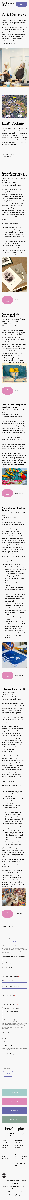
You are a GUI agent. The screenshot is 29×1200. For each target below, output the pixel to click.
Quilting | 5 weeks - (11, 1014)
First (3, 945)
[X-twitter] (19, 1195)
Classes (4, 1156)
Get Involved (5, 1145)
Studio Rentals (19, 1145)
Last (16, 945)
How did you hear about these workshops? (13, 1040)
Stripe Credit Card (7, 1033)
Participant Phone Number (10, 977)
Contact (4, 1150)
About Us (4, 1143)
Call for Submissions (21, 1143)
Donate (4, 1147)
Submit (8, 1074)
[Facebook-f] (13, 1195)
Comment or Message (8, 1054)
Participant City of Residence (11, 986)
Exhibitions (5, 1158)
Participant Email (7, 967)
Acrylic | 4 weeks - (11, 1011)
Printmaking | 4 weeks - (12, 1017)
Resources (18, 1147)
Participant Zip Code (8, 995)
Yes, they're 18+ (8, 960)
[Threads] (16, 1195)
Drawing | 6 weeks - (11, 1008)
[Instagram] (9, 1195)
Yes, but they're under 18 (10, 963)
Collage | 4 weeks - (11, 1020)
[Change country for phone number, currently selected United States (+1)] (3, 981)
